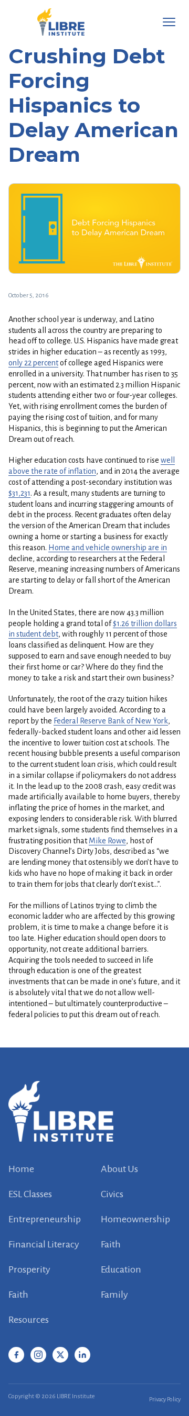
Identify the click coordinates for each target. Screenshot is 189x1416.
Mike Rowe (107, 841)
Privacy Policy (165, 1399)
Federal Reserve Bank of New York (111, 721)
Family (114, 1294)
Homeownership (135, 1219)
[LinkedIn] (82, 1355)
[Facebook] (16, 1355)
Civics (112, 1194)
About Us (119, 1169)
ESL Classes (30, 1194)
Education (121, 1269)
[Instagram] (38, 1355)
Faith (111, 1244)
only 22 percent (33, 363)
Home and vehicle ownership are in (107, 547)
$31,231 (19, 493)
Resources (28, 1319)
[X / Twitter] (60, 1355)
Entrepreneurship (44, 1219)
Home (21, 1169)
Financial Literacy (43, 1244)
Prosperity (29, 1269)
